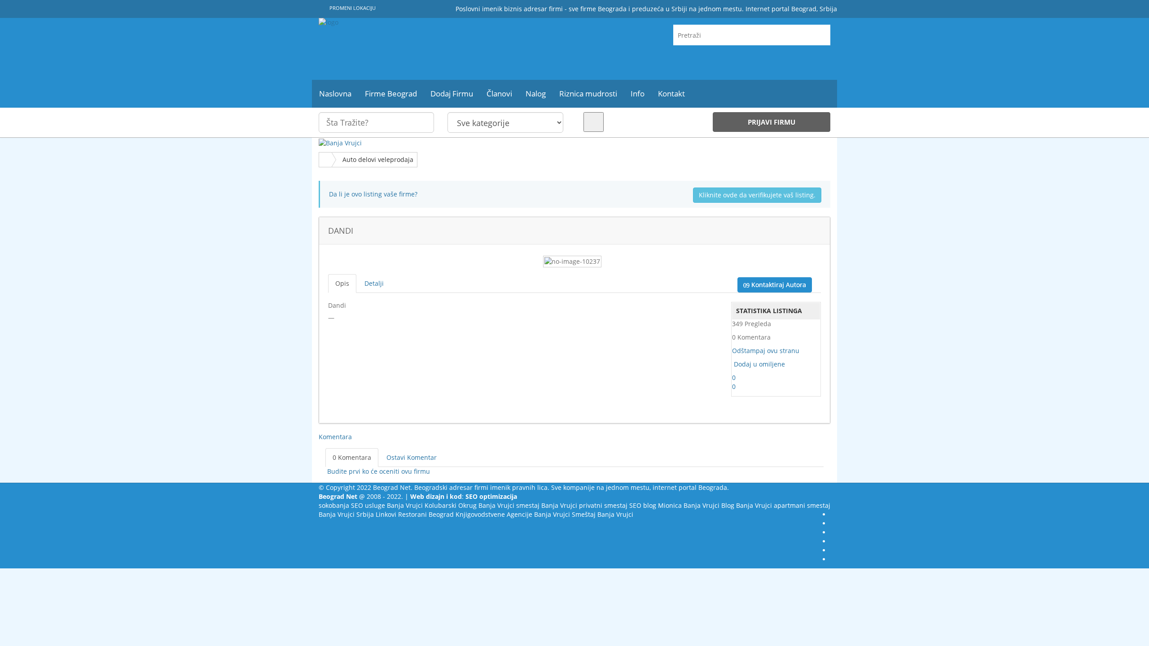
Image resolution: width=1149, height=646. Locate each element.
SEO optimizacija (491, 496)
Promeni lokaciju (352, 7)
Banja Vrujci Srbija (346, 514)
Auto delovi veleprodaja (377, 159)
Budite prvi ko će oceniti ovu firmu (377, 471)
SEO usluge (368, 505)
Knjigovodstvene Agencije (494, 514)
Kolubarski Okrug (451, 505)
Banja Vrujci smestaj (508, 505)
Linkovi (386, 514)
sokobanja (334, 505)
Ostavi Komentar (411, 457)
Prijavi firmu (771, 122)
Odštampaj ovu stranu (765, 350)
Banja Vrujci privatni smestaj (584, 505)
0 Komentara (352, 457)
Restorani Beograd (426, 514)
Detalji (374, 283)
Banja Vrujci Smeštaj (565, 514)
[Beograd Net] (399, 49)
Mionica (670, 505)
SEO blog (642, 505)
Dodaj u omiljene (759, 364)
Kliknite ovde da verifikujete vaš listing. (757, 195)
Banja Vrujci (405, 505)
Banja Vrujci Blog (709, 505)
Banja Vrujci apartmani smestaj (783, 505)
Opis (342, 283)
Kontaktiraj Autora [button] (778, 284)
